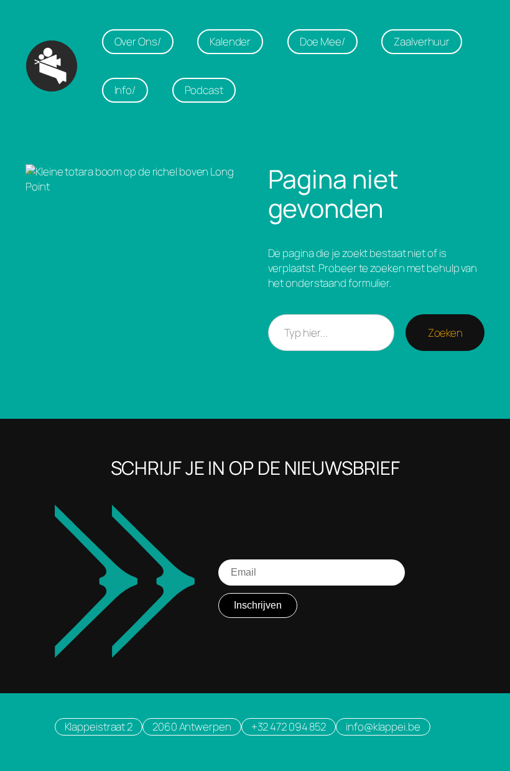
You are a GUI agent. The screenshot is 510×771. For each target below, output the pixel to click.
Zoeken (445, 332)
